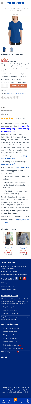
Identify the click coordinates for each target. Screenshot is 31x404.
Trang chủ (6, 8)
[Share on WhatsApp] (2, 97)
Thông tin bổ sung (6, 110)
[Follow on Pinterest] (24, 278)
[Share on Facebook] (5, 97)
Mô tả (3, 107)
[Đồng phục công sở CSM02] (8, 238)
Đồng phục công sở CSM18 (23, 248)
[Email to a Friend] (11, 97)
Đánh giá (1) (4, 114)
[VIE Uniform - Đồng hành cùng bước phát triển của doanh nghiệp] (15, 3)
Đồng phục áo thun (15, 10)
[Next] (27, 31)
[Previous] (3, 31)
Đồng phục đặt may (19, 8)
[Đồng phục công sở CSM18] (23, 238)
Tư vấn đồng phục (22, 167)
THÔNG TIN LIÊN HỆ (8, 262)
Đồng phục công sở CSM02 (8, 248)
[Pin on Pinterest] (14, 97)
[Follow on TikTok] (20, 278)
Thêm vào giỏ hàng (18, 85)
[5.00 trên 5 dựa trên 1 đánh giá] (15, 59)
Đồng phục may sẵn (8, 164)
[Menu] (2, 3)
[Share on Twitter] (8, 97)
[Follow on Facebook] (16, 278)
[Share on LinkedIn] (17, 97)
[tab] (15, 107)
